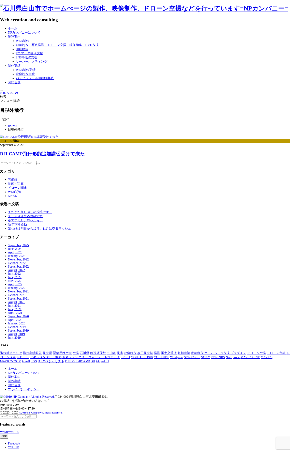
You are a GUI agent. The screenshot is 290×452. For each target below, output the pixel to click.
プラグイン (238, 353)
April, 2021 (15, 312)
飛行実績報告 (32, 353)
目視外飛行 (98, 353)
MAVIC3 (266, 357)
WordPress (6, 432)
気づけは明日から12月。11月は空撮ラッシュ (39, 228)
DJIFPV (70, 361)
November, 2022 (18, 259)
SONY (205, 357)
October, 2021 (17, 295)
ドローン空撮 (256, 353)
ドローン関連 (17, 187)
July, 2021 (14, 305)
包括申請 (184, 353)
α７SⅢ (125, 357)
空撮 (76, 353)
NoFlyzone (233, 357)
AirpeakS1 (102, 361)
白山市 (111, 353)
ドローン (23, 357)
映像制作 (130, 353)
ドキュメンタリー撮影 (46, 357)
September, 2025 (18, 245)
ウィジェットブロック (104, 357)
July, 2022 (14, 273)
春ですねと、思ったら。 (25, 220)
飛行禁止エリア (11, 353)
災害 (120, 353)
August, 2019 (16, 334)
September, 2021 (18, 298)
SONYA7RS (192, 357)
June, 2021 (15, 309)
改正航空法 (145, 353)
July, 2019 (14, 337)
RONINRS (218, 357)
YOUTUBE (161, 357)
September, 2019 (18, 330)
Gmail (26, 361)
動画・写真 (16, 183)
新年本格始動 (17, 224)
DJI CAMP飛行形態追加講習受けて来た (42, 153)
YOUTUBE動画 (142, 357)
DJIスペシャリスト (51, 361)
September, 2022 (18, 266)
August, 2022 (16, 270)
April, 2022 (15, 284)
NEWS (12, 195)
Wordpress (176, 357)
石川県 (84, 353)
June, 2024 (15, 248)
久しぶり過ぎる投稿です (25, 216)
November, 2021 (18, 291)
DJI (93, 361)
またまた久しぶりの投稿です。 (30, 212)
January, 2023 (16, 255)
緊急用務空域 (62, 353)
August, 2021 (16, 302)
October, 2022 (17, 263)
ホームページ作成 (217, 353)
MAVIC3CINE (250, 357)
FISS (34, 361)
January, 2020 (16, 323)
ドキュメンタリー (75, 357)
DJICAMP (83, 361)
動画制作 (197, 353)
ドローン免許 (276, 353)
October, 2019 (17, 327)
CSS (16, 432)
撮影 (157, 353)
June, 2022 (15, 277)
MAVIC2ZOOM (10, 361)
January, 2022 (16, 287)
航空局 (47, 353)
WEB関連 (14, 192)
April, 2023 (15, 252)
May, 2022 (14, 280)
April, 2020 (15, 319)
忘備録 (12, 179)
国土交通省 (169, 353)
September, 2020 (18, 316)
